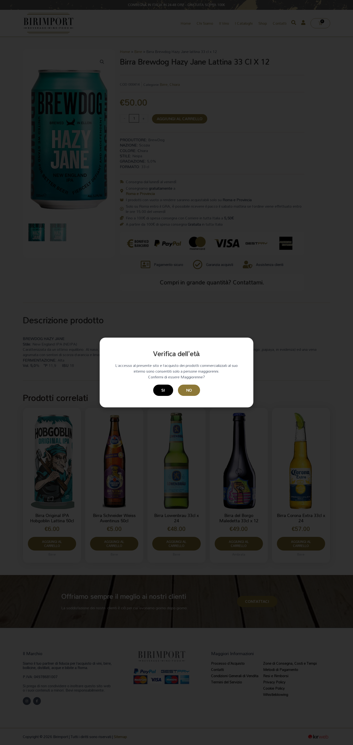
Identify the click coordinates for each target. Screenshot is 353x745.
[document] (176, 372)
